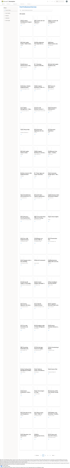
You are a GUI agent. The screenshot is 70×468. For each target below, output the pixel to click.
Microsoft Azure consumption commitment (52, 459)
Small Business (48, 463)
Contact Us (14, 467)
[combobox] (36, 10)
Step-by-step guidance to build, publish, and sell (37, 460)
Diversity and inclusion (11, 464)
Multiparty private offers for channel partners (19, 462)
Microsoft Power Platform (26, 463)
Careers (52, 463)
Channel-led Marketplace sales (5, 462)
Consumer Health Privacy (4, 467)
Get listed (8, 460)
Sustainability (22, 464)
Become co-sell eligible (50, 460)
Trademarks (30, 467)
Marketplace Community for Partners (61, 460)
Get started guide (26, 459)
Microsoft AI (2, 463)
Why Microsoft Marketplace (5, 459)
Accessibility (17, 464)
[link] (26, 25)
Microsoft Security (8, 463)
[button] (20, 10)
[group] (21, 25)
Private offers (41, 459)
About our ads (35, 467)
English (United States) (4, 465)
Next (53, 455)
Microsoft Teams (34, 463)
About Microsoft (57, 463)
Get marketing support (14, 460)
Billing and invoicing (63, 459)
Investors (5, 464)
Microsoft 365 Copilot (41, 463)
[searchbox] (11, 10)
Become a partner (3, 460)
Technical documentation (34, 459)
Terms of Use (25, 467)
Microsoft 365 (19, 463)
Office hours (21, 459)
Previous (37, 455)
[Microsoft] (5, 1)
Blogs (11, 459)
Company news (63, 463)
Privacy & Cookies (20, 467)
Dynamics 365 (13, 463)
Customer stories (15, 459)
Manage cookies (41, 467)
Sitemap (10, 467)
